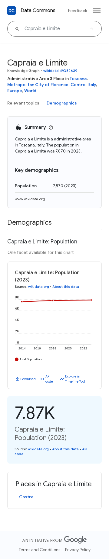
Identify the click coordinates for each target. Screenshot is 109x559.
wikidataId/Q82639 (60, 70)
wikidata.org (38, 286)
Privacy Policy (78, 549)
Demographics (62, 103)
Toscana (78, 78)
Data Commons (38, 11)
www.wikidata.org (30, 199)
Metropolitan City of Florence (37, 84)
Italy (92, 84)
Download (28, 379)
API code (49, 379)
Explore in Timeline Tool (75, 379)
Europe (14, 90)
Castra (26, 497)
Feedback (77, 10)
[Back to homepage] (11, 10)
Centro (78, 84)
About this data (65, 286)
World (30, 90)
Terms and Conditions (39, 549)
